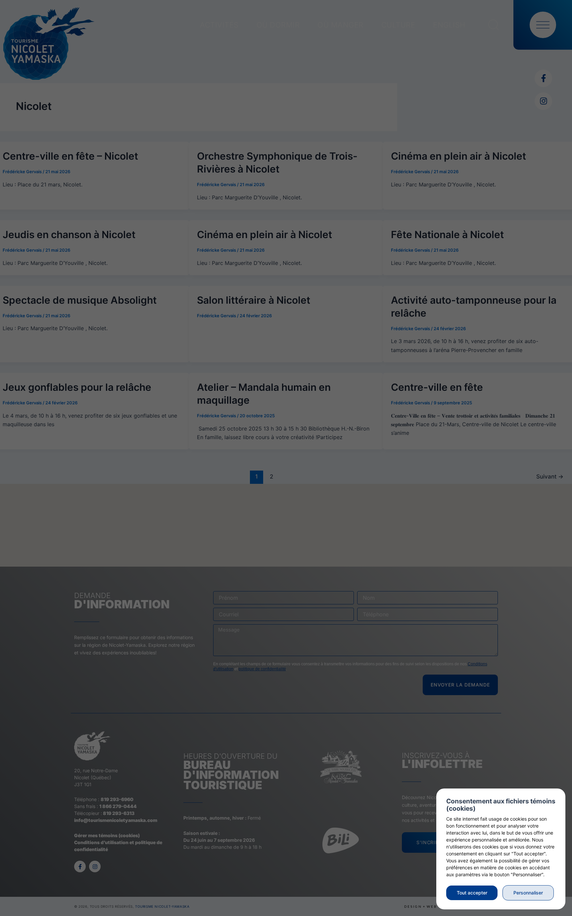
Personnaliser (528, 892)
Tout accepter (472, 892)
